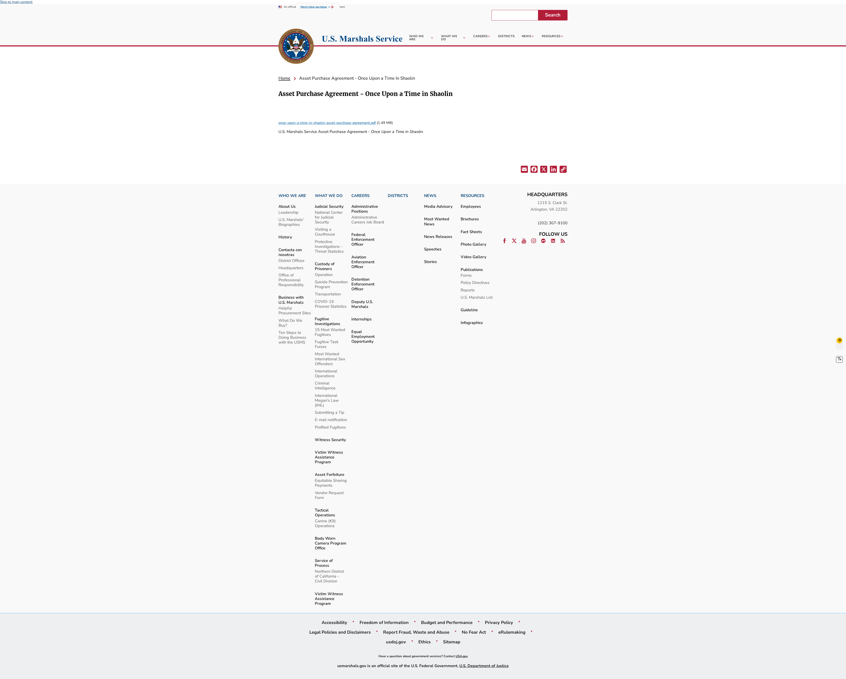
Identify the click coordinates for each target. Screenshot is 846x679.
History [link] (285, 237)
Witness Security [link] (330, 439)
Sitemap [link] (451, 642)
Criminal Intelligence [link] (325, 385)
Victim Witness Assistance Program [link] (329, 457)
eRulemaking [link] (511, 632)
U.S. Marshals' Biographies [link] (291, 222)
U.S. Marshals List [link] (477, 297)
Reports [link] (468, 290)
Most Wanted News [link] (436, 221)
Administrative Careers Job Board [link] (367, 219)
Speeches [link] (433, 249)
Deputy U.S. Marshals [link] (362, 304)
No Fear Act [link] (474, 632)
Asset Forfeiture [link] (329, 474)
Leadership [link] (288, 212)
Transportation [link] (328, 294)
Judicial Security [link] (329, 206)
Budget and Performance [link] (447, 622)
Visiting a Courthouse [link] (325, 231)
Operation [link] (324, 274)
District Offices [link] (291, 260)
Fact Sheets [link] (471, 231)
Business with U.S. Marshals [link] (291, 299)
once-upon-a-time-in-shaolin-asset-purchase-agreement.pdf (327, 122)
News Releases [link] (438, 236)
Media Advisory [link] (438, 206)
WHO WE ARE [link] (292, 195)
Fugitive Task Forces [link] (326, 344)
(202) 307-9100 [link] (553, 223)
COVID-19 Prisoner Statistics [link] (331, 304)
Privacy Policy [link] (499, 622)
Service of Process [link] (324, 563)
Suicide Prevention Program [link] (331, 284)
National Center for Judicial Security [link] (329, 217)
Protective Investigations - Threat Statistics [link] (329, 246)
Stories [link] (430, 261)
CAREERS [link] (360, 195)
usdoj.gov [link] (396, 642)
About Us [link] (287, 206)
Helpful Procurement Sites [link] (294, 310)
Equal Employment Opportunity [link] (363, 336)
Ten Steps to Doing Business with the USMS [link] (292, 337)
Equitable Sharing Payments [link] (331, 483)
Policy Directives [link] (475, 282)
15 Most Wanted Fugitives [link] (330, 332)
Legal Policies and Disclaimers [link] (340, 632)
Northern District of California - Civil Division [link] (329, 576)
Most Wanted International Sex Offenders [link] (330, 358)
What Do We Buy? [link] (290, 323)
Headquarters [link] (290, 267)
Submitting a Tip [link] (329, 412)
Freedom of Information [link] (384, 622)
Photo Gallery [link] (473, 244)
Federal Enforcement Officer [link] (363, 239)
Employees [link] (471, 206)
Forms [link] (466, 275)
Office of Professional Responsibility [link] (291, 279)
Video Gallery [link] (473, 256)
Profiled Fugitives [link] (330, 427)
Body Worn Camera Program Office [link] (330, 543)
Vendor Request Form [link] (329, 495)
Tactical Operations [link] (325, 512)
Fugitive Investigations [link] (327, 321)
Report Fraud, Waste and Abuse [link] (416, 632)
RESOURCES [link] (472, 195)
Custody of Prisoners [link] (324, 266)
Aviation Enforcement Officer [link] (363, 261)
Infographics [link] (472, 322)
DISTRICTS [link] (398, 195)
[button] (524, 170)
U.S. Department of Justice (484, 665)
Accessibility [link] (334, 622)
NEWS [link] (430, 195)
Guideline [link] (469, 310)
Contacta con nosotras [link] (290, 252)
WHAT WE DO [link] (329, 195)
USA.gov (462, 656)
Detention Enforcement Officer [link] (363, 284)
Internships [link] (361, 319)
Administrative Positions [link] (364, 209)
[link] (296, 47)
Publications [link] (472, 269)
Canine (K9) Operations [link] (325, 523)
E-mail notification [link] (331, 419)
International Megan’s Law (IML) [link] (327, 400)
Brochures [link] (470, 219)
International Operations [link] (326, 373)
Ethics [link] (424, 642)
